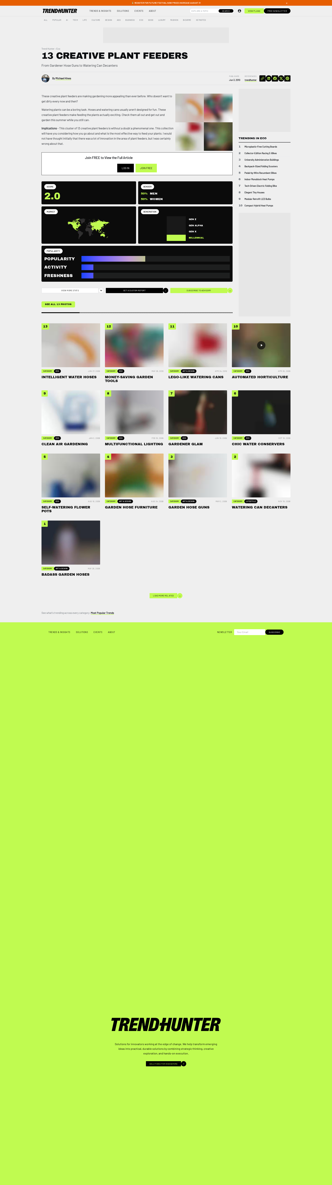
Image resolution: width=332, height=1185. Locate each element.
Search (226, 11)
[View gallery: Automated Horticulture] (218, 136)
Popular (56, 20)
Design (108, 20)
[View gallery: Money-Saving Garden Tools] (218, 108)
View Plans (254, 11)
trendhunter (251, 80)
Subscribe (274, 632)
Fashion (174, 20)
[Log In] (239, 11)
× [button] (286, 3)
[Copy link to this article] (262, 78)
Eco (141, 20)
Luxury (161, 20)
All (46, 20)
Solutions (123, 10)
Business (130, 20)
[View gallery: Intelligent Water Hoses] (189, 108)
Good (150, 20)
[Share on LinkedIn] (269, 78)
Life (85, 20)
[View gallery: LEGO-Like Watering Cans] (189, 136)
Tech (75, 20)
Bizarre (187, 20)
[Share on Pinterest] (287, 78)
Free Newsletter (277, 11)
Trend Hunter (48, 48)
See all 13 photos (58, 304)
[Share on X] (281, 78)
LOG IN (125, 168)
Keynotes (201, 20)
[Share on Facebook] (275, 78)
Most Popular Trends (102, 612)
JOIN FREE (146, 168)
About (152, 10)
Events (139, 10)
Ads (119, 20)
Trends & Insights (100, 10)
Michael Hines (63, 78)
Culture (96, 20)
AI (67, 20)
